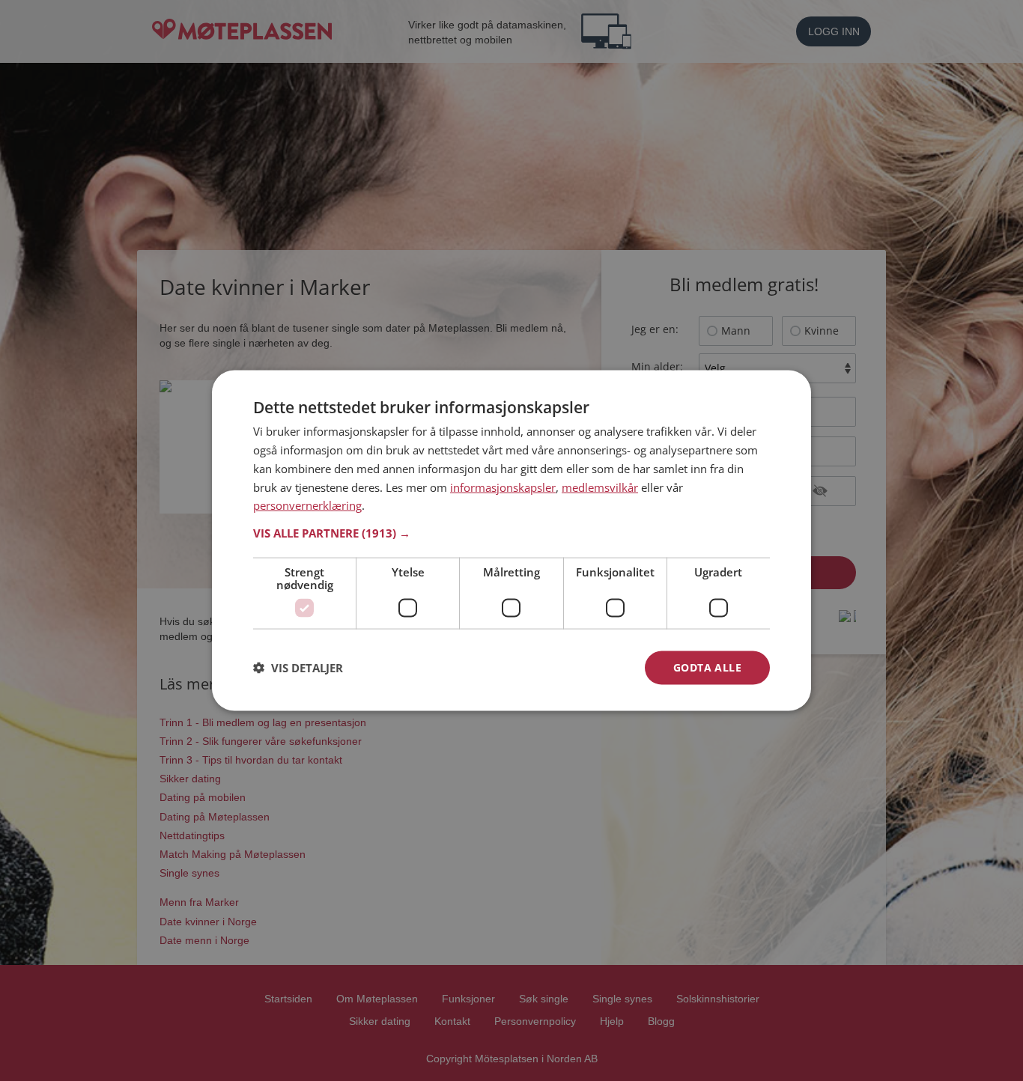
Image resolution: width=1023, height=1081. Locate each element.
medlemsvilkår (600, 486)
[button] (511, 533)
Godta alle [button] (707, 667)
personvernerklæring (307, 505)
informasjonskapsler (503, 486)
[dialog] (511, 541)
